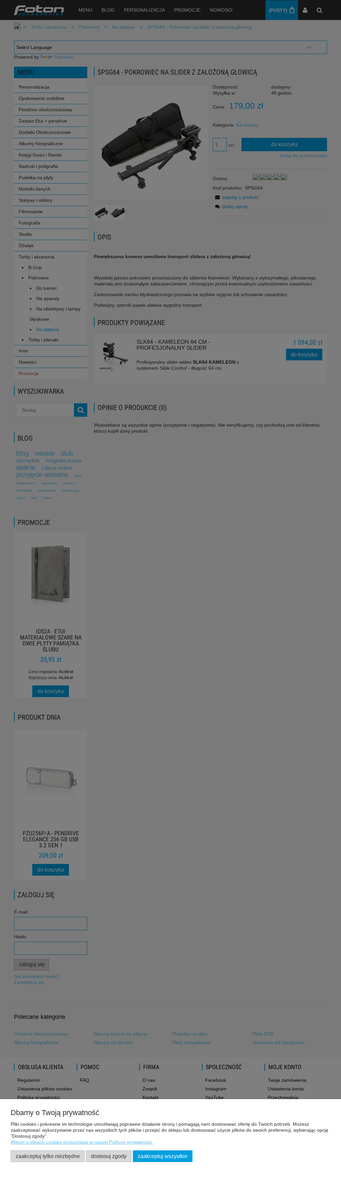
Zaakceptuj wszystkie (162, 1156)
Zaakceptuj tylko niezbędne (48, 1156)
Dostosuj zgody (109, 1156)
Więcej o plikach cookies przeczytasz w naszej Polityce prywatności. (82, 1142)
